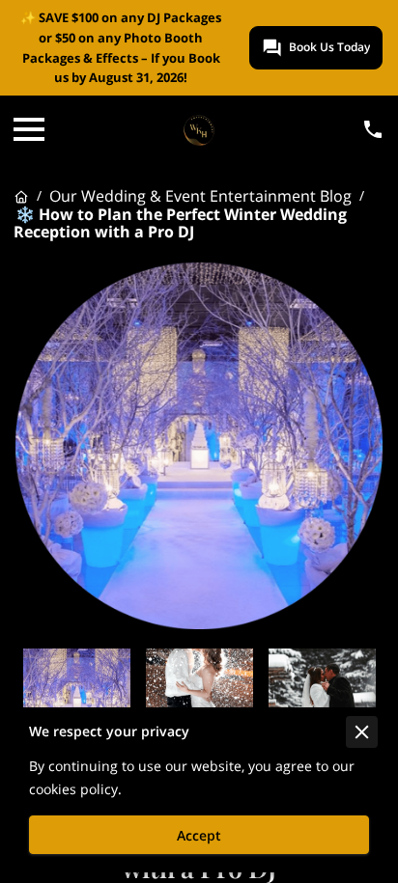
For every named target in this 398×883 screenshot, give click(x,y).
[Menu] (29, 129)
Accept (199, 835)
